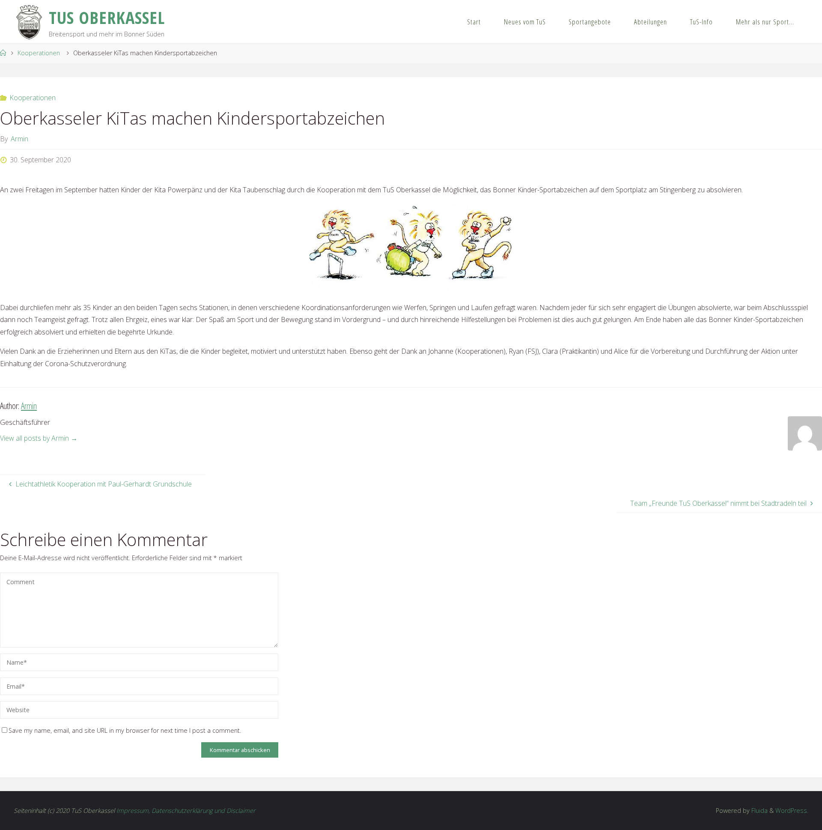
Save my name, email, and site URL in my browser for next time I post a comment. (125, 730)
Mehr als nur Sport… (765, 22)
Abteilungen (650, 22)
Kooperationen (39, 53)
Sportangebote (590, 22)
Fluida (759, 810)
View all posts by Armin (38, 438)
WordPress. (791, 810)
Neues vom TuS (525, 22)
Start (474, 22)
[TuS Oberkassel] (29, 21)
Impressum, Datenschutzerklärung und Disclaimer (186, 810)
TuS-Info (701, 22)
